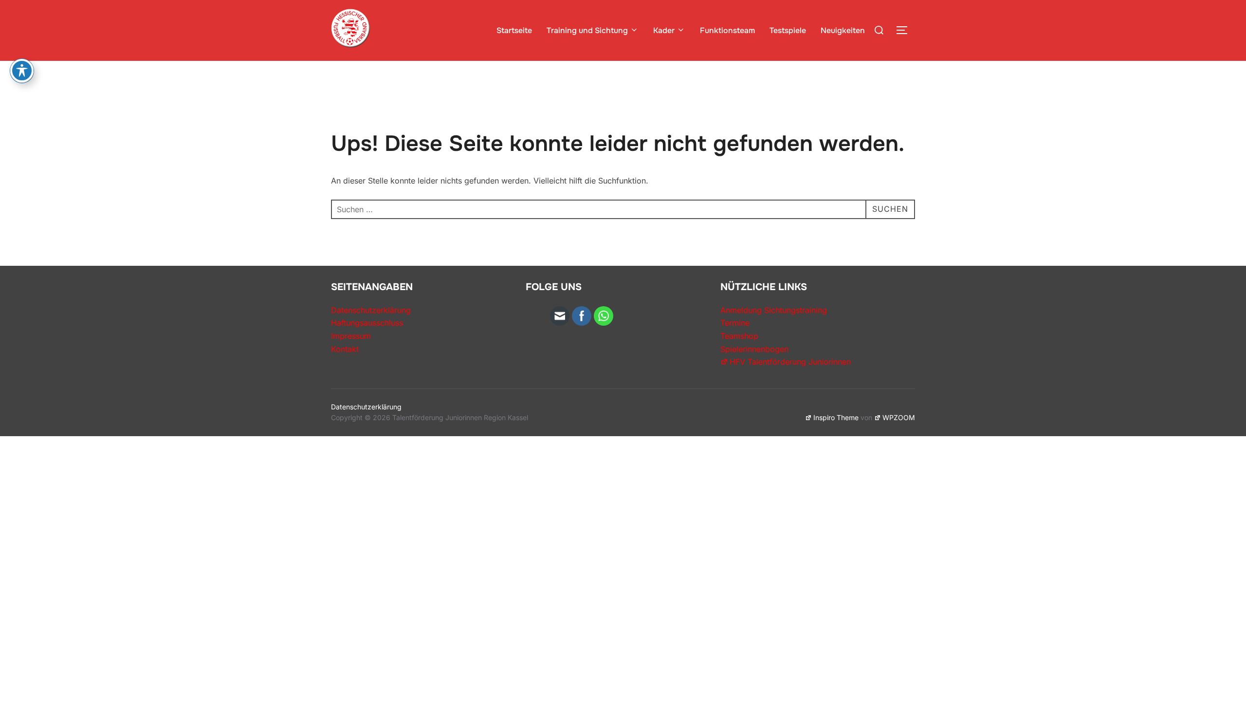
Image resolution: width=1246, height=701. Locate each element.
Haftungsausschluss (367, 323)
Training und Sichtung (587, 30)
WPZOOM (898, 417)
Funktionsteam (727, 30)
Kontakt (345, 349)
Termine (735, 323)
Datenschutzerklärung (371, 310)
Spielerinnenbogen (754, 349)
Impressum (351, 336)
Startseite (514, 30)
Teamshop (739, 336)
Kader (664, 30)
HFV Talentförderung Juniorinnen (790, 362)
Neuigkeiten (843, 30)
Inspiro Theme (836, 417)
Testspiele (788, 30)
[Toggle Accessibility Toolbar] (22, 70)
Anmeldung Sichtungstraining (773, 310)
